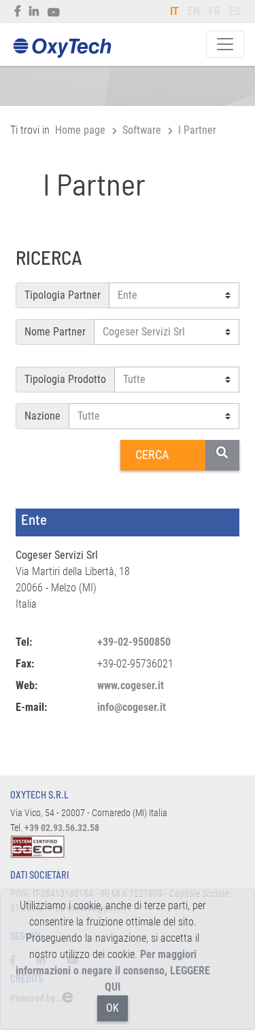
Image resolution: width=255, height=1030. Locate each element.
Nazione (42, 415)
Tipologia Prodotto (65, 379)
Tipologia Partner (62, 295)
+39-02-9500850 (134, 642)
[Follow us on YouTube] (54, 11)
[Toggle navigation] (225, 44)
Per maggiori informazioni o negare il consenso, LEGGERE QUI (113, 970)
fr (214, 11)
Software (141, 130)
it (174, 11)
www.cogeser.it (130, 685)
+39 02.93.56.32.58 (61, 828)
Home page (80, 130)
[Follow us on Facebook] (18, 11)
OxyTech (62, 48)
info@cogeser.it (131, 707)
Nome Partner (55, 331)
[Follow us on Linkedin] (34, 11)
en (194, 11)
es (234, 11)
